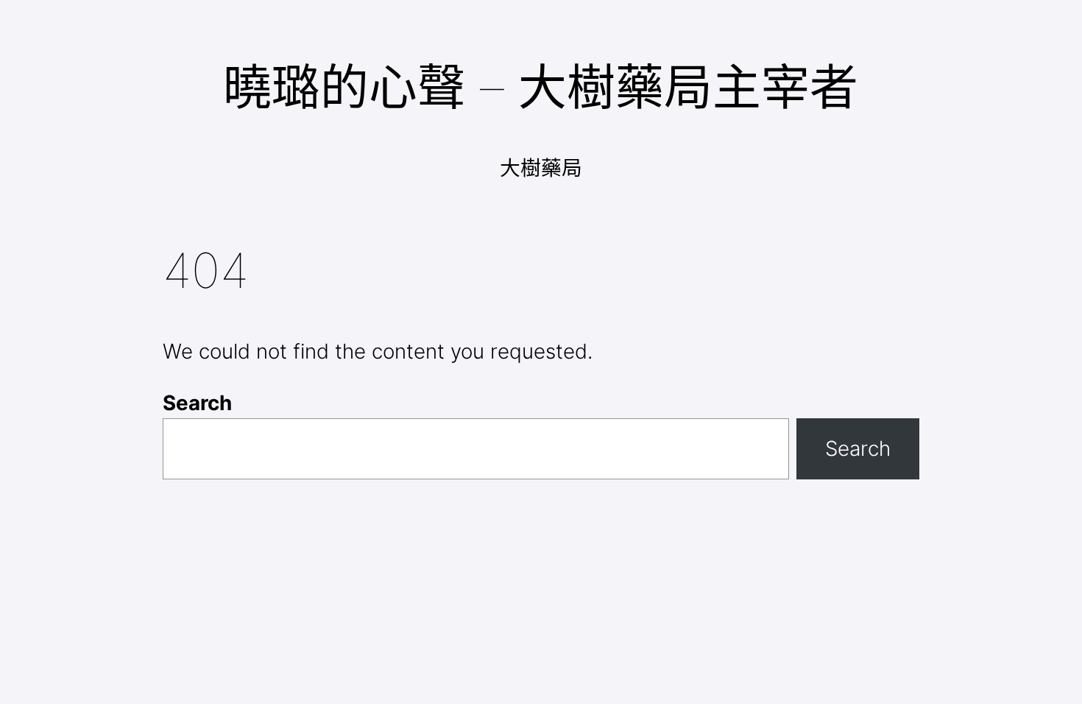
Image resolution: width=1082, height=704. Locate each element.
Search (197, 402)
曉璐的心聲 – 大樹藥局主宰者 (540, 86)
